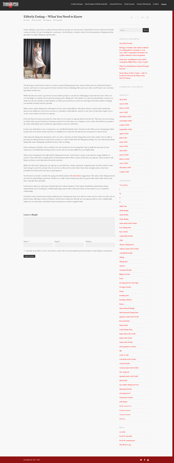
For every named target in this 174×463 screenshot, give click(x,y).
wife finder (123, 402)
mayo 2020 (123, 146)
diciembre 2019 (125, 167)
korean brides (124, 321)
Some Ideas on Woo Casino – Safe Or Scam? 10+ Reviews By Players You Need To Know (133, 75)
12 (120, 193)
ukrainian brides (125, 389)
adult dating (123, 210)
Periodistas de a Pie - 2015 (32, 460)
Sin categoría (47, 20)
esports (122, 266)
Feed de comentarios (127, 440)
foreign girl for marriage (128, 283)
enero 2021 (123, 112)
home (121, 291)
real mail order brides (127, 359)
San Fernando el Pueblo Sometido (96, 4)
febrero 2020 (124, 159)
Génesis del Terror (116, 4)
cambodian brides (126, 236)
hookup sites (124, 295)
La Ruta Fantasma (77, 4)
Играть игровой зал (125, 406)
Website (88, 241)
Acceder (122, 432)
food (121, 278)
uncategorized (124, 393)
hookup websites (125, 300)
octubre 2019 (124, 172)
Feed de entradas (125, 436)
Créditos (156, 4)
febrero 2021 (124, 108)
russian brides (124, 363)
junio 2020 (123, 142)
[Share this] (137, 17)
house (121, 304)
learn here (77, 176)
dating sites (123, 262)
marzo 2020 (124, 155)
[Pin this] (147, 17)
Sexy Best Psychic (126, 43)
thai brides (123, 380)
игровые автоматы (124, 410)
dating (121, 257)
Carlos (27, 20)
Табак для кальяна (124, 414)
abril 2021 (123, 99)
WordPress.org (125, 445)
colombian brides (126, 253)
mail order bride (125, 338)
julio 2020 (123, 138)
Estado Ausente (129, 4)
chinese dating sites (126, 244)
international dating (126, 308)
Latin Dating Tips (125, 329)
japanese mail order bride (129, 317)
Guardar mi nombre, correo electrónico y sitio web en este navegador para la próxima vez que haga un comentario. (69, 251)
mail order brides (126, 342)
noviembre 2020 (125, 121)
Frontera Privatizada (144, 4)
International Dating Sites (128, 312)
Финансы (122, 419)
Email (57, 241)
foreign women (125, 287)
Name (26, 241)
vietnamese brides (126, 397)
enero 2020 (123, 163)
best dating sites (125, 227)
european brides (125, 270)
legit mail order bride (127, 334)
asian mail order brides (128, 223)
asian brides (123, 215)
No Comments (57, 20)
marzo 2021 (123, 104)
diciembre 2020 (125, 117)
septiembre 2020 (125, 129)
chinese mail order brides (129, 249)
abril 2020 (123, 151)
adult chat (123, 206)
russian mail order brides (129, 368)
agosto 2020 (124, 134)
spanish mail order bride (128, 376)
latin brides (123, 325)
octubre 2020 (124, 125)
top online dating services (129, 385)
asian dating (123, 219)
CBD (121, 240)
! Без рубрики (123, 185)
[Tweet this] (142, 17)
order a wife (124, 355)
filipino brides (124, 274)
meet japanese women (127, 347)
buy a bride (123, 232)
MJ (120, 351)
